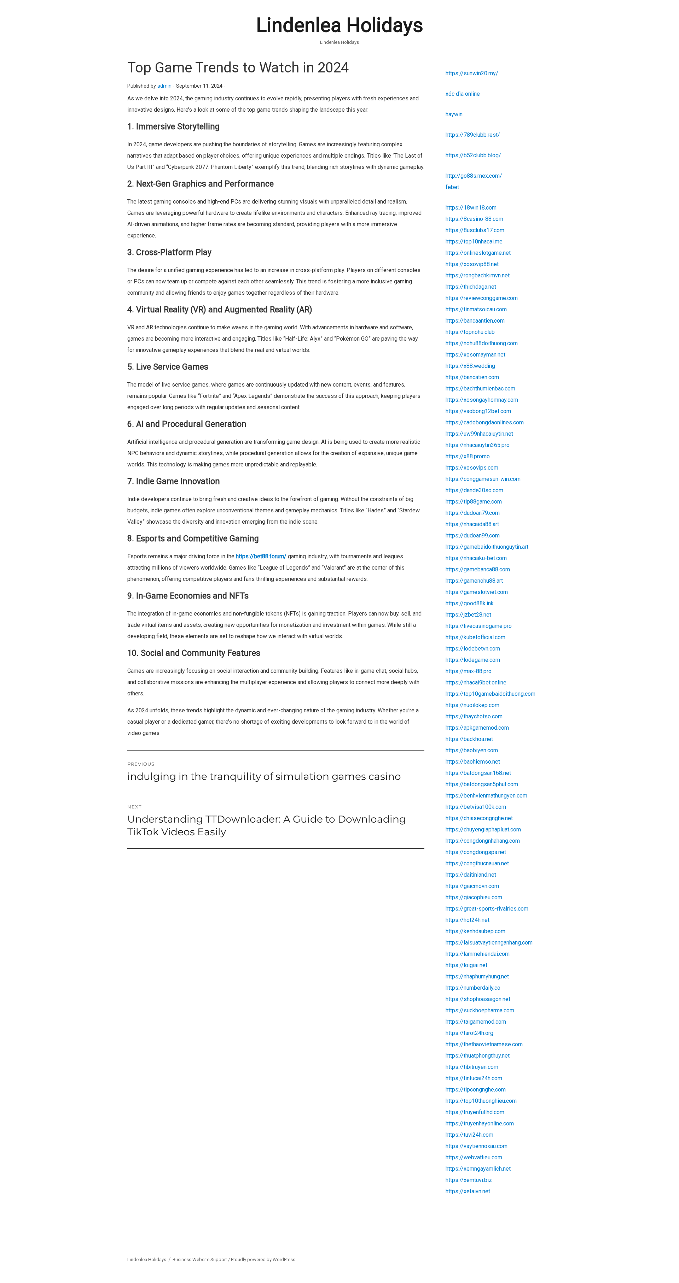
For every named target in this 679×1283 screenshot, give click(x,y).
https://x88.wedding (470, 366)
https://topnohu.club (470, 332)
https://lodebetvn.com (473, 648)
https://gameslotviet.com (477, 592)
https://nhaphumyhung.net (477, 976)
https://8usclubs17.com (475, 230)
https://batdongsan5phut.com (482, 784)
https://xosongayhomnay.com (482, 399)
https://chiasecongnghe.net (479, 818)
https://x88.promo (468, 456)
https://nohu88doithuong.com (482, 343)
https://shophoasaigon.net (478, 999)
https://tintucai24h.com (474, 1078)
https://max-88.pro (469, 671)
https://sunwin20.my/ (472, 73)
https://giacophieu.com (474, 897)
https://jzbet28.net (468, 614)
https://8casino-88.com (474, 219)
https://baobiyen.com (472, 750)
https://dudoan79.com (473, 513)
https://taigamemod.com (476, 1021)
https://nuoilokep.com (472, 705)
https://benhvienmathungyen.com (486, 795)
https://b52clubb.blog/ (473, 155)
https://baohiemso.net (473, 761)
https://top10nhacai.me (474, 241)
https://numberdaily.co (473, 987)
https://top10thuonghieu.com (481, 1100)
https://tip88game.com (474, 501)
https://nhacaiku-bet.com (476, 558)
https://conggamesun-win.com (483, 479)
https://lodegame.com (473, 660)
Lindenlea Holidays (339, 25)
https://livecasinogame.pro (479, 626)
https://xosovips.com (472, 467)
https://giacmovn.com (472, 886)
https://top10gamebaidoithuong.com (490, 693)
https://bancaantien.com (475, 320)
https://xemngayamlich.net (478, 1168)
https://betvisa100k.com (476, 807)
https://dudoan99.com (473, 535)
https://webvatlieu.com (474, 1157)
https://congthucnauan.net (477, 863)
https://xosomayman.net (475, 354)
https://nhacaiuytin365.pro (478, 445)
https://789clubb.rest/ (473, 134)
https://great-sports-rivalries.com (487, 908)
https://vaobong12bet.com (478, 411)
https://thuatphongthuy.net (478, 1055)
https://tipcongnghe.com (476, 1089)
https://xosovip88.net (472, 264)
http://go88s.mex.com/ (474, 175)
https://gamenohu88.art (474, 580)
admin (164, 86)
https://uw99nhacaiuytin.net (479, 433)
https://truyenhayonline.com (480, 1123)
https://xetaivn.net (468, 1191)
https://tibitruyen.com (472, 1067)
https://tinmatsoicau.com (476, 309)
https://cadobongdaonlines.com (485, 422)
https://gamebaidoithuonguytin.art (487, 546)
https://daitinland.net (471, 874)
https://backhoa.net (469, 739)
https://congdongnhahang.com (483, 840)
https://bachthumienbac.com (480, 388)
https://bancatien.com (472, 377)
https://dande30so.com (474, 490)
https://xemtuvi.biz (469, 1180)
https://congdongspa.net (476, 852)
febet (452, 187)
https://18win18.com (471, 207)
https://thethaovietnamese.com (484, 1044)
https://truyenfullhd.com (475, 1112)
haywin (454, 114)
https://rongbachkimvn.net (478, 275)
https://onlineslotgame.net (478, 252)
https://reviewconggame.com (482, 298)
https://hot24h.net (467, 920)
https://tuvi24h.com (469, 1134)
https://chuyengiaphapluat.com (483, 829)
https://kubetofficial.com (475, 637)
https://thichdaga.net (471, 286)
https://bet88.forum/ (261, 556)
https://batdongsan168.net (478, 773)
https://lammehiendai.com (478, 954)
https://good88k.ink (470, 603)
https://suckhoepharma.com (480, 1010)
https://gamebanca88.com (478, 569)
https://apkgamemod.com (477, 727)
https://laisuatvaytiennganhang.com (489, 942)
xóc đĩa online (463, 93)
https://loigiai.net (466, 965)
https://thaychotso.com (474, 716)
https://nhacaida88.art (472, 524)
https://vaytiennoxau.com (476, 1146)
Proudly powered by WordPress (263, 1259)
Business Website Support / (202, 1259)
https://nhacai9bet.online (476, 682)
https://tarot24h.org (469, 1033)
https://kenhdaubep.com (475, 931)
